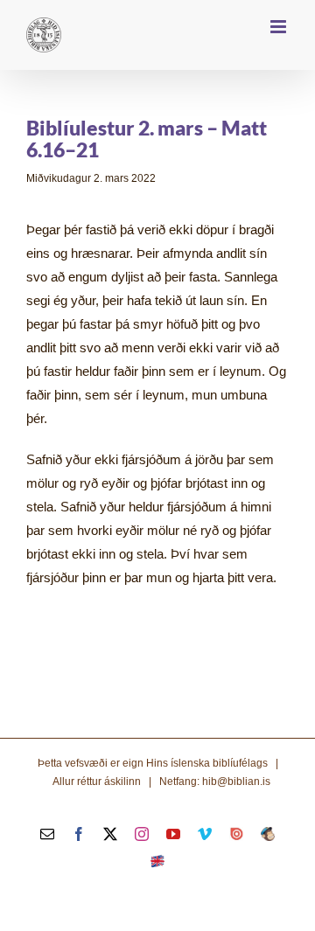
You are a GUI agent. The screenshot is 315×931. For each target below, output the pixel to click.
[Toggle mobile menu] (279, 26)
